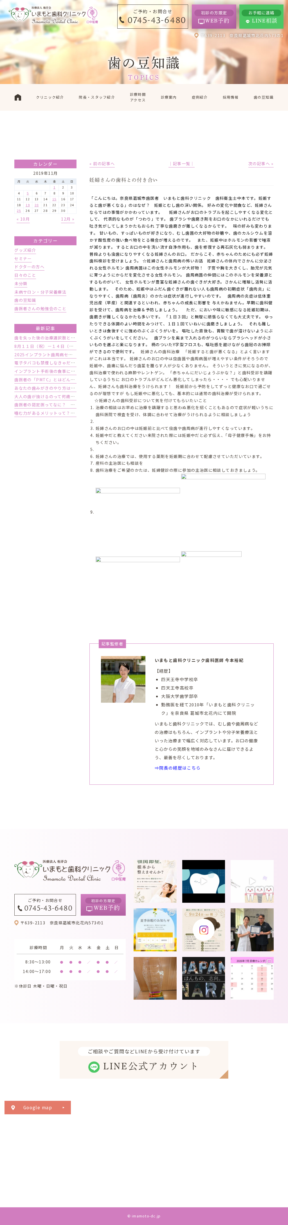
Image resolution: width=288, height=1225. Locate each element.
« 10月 (23, 219)
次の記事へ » (261, 163)
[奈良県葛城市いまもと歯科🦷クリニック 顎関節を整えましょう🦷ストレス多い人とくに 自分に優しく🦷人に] (155, 881)
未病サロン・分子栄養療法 (40, 292)
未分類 (20, 283)
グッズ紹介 (25, 250)
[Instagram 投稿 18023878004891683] (252, 881)
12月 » (67, 219)
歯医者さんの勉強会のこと (40, 308)
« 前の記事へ (102, 163)
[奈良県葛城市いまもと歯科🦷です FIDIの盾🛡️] (155, 978)
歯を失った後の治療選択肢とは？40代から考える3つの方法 (72, 338)
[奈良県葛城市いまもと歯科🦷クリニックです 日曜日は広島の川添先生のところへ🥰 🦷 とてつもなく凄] (252, 929)
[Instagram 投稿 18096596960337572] (252, 978)
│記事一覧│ (181, 163)
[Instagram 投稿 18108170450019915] (203, 881)
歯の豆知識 (25, 300)
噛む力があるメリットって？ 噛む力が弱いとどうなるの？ (72, 413)
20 (37, 205)
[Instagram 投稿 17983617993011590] (203, 978)
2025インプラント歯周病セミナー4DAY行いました (64, 354)
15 (54, 199)
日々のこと (25, 275)
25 (19, 210)
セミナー (23, 258)
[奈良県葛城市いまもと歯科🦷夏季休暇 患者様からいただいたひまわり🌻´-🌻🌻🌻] (155, 929)
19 (28, 205)
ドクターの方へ (29, 266)
